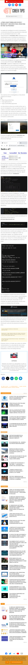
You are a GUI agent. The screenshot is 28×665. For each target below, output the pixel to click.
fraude (9, 387)
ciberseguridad (4, 387)
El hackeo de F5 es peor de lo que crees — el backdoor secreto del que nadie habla (16, 464)
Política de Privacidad (16, 662)
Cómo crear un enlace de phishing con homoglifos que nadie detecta (17, 515)
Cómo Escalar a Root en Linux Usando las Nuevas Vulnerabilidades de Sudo (17, 405)
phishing (17, 387)
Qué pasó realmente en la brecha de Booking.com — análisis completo (16, 437)
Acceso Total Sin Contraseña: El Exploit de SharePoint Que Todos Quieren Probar (18, 398)
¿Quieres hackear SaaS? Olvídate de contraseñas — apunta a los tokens (16, 471)
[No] (26, 660)
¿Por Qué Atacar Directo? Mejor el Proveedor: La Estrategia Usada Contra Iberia (17, 457)
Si (7, 662)
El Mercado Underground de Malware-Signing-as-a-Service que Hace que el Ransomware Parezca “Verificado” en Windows (17, 499)
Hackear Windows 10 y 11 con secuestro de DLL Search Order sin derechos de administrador (17, 588)
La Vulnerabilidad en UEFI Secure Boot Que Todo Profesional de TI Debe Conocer (17, 425)
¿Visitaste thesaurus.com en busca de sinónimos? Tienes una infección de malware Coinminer (17, 631)
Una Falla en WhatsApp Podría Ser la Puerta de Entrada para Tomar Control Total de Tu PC (17, 411)
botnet (24, 386)
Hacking (13, 387)
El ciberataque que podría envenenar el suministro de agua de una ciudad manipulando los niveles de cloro (16, 508)
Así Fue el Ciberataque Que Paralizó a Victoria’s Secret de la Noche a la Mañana (17, 478)
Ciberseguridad (14, 386)
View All (25, 393)
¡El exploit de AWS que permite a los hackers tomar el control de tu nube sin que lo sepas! (17, 418)
